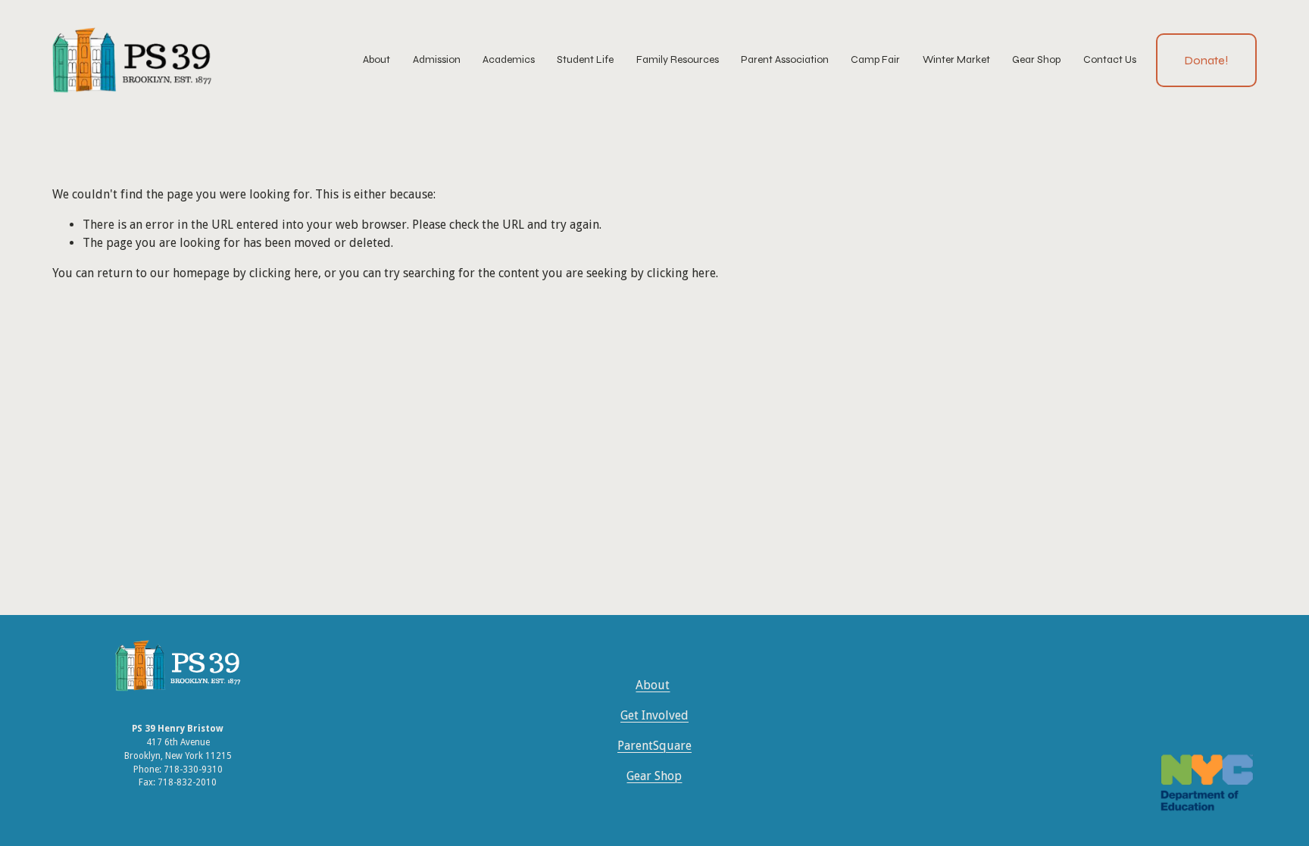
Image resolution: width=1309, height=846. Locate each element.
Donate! (1206, 60)
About (653, 685)
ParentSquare (654, 745)
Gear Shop (1036, 59)
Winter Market (956, 59)
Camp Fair (875, 59)
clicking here (283, 273)
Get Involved (654, 715)
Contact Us (1109, 59)
